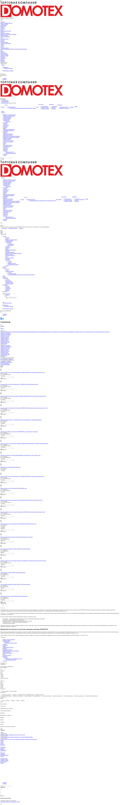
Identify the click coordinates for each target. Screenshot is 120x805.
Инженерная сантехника (37, 331)
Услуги (7, 270)
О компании (3, 747)
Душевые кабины (16, 331)
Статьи (2, 732)
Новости (2, 748)
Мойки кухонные (75, 331)
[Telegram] (3, 319)
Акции (1, 741)
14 (4, 607)
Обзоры (2, 763)
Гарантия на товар (4, 760)
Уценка (108, 331)
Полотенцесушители (50, 331)
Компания (8, 287)
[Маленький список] (0, 366)
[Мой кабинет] (1, 224)
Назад (8, 237)
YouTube (5, 78)
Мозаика (44, 331)
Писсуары (100, 331)
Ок (1, 803)
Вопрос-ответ (3, 761)
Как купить (8, 280)
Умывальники (11, 244)
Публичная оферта (4, 755)
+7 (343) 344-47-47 (5, 101)
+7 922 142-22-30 (4, 103)
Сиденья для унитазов (83, 331)
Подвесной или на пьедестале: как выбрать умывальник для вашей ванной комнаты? (18, 739)
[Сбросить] (1, 729)
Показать (2, 730)
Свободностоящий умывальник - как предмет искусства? (12, 734)
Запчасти (10, 262)
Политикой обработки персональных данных (10, 801)
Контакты (2, 749)
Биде (89, 331)
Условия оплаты (3, 758)
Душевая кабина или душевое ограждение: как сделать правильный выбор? (16, 737)
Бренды (2, 743)
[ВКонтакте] (1, 319)
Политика (2, 754)
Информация (3, 750)
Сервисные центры (12, 273)
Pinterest (4, 79)
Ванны (30, 331)
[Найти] (1, 20)
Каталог (7, 238)
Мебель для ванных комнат (6, 331)
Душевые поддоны (94, 331)
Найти (2, 787)
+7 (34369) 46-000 (4, 100)
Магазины (2, 752)
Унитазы (27, 331)
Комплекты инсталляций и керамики (63, 331)
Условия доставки (4, 759)
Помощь (2, 756)
